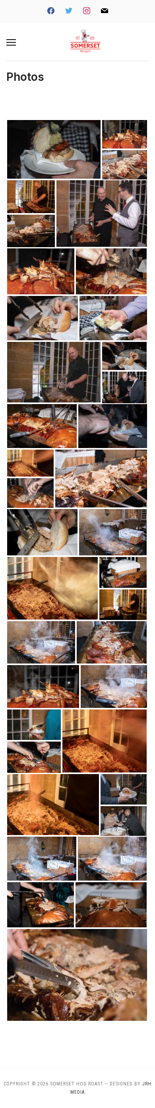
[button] (11, 42)
